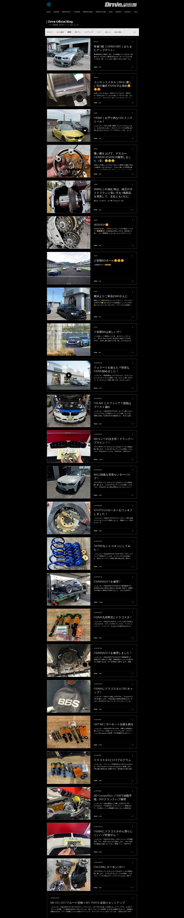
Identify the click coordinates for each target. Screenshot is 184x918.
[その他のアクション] (133, 42)
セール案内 (60, 32)
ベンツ (99, 32)
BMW (69, 32)
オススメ (50, 32)
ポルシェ (108, 32)
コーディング (88, 32)
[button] (135, 32)
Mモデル (78, 32)
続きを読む (118, 32)
